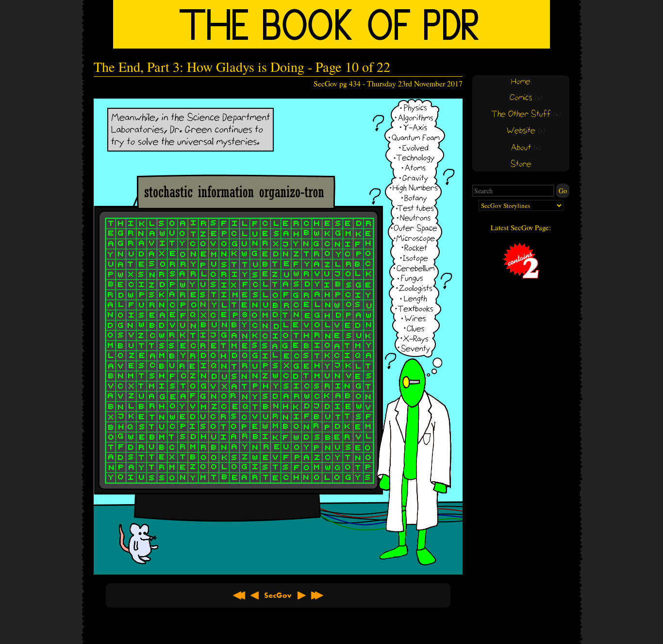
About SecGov (278, 595)
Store (521, 164)
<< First (239, 595)
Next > (301, 595)
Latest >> (317, 595)
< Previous (255, 595)
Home (520, 81)
